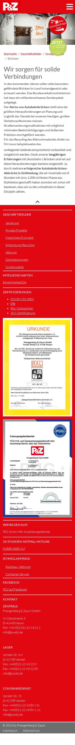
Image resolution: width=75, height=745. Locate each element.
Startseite (10, 54)
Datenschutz (31, 730)
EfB (13, 304)
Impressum (10, 730)
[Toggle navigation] (69, 7)
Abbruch (11, 252)
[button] (4, 29)
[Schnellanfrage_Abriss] (57, 25)
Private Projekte (16, 230)
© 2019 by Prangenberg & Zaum (24, 725)
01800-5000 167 (14, 549)
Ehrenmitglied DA (14, 282)
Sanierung (12, 223)
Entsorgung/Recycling (20, 245)
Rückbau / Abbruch (18, 567)
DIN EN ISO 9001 (22, 299)
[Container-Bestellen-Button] (57, 47)
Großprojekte (15, 267)
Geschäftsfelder (31, 54)
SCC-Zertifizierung (23, 313)
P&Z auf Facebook (15, 589)
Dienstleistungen (17, 260)
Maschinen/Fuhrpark (20, 238)
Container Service (17, 574)
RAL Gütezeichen (22, 308)
